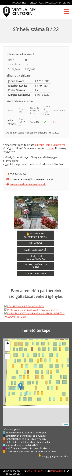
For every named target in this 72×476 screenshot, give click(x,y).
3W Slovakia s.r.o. (35, 470)
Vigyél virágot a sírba (35, 266)
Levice (50, 148)
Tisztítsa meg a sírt (35, 249)
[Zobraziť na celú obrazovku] (7, 356)
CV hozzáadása (36, 273)
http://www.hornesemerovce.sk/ (28, 184)
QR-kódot (35, 243)
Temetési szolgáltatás (35, 257)
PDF (55, 122)
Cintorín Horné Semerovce (50, 144)
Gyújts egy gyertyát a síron (35, 235)
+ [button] (7, 343)
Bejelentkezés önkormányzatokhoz (50, 2)
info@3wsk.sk (56, 470)
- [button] (7, 348)
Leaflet (65, 424)
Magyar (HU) (19, 2)
